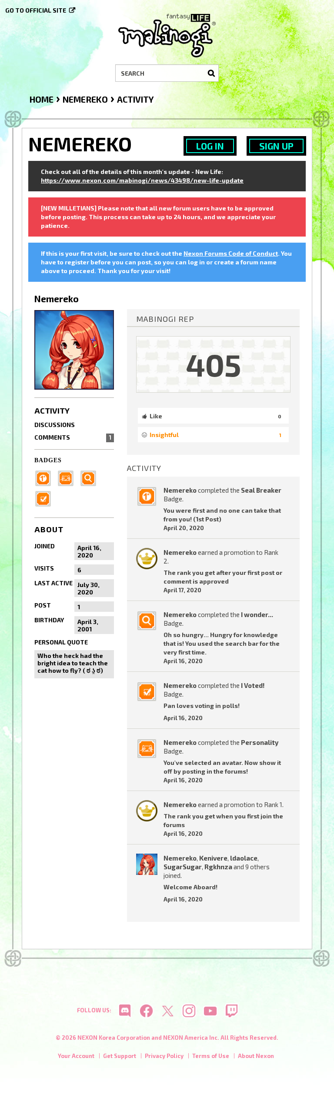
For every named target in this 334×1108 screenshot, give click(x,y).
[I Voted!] (45, 498)
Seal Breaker (261, 490)
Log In (210, 145)
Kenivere (213, 858)
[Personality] (68, 477)
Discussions (54, 424)
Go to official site (35, 10)
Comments (72, 437)
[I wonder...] (91, 477)
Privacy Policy (164, 1055)
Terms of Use (210, 1055)
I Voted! (252, 685)
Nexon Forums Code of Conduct (231, 253)
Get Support (119, 1055)
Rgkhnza (218, 867)
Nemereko (180, 490)
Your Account (76, 1055)
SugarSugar (183, 867)
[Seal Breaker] (45, 477)
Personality (259, 742)
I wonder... (257, 614)
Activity (52, 410)
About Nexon (256, 1055)
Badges (48, 460)
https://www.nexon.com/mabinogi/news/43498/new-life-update (142, 180)
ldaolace (243, 858)
